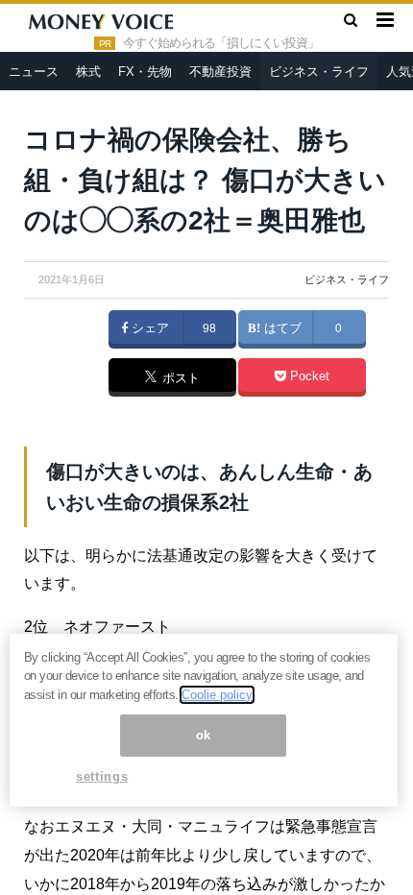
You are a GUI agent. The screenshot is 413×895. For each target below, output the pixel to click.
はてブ (281, 328)
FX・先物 (145, 71)
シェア (148, 328)
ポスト (179, 378)
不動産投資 (220, 71)
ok (203, 735)
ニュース (34, 71)
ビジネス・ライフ (319, 71)
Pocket (307, 376)
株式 (88, 71)
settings (102, 776)
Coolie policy (217, 695)
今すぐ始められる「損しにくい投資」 (221, 43)
